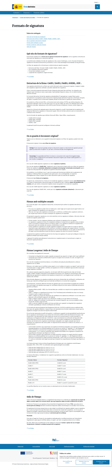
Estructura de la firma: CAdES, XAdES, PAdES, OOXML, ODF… (44, 39)
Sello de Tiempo (31, 46)
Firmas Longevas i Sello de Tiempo (36, 45)
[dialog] (84, 458)
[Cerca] (97, 6)
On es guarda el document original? (36, 41)
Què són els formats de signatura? (36, 37)
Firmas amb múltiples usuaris (35, 43)
